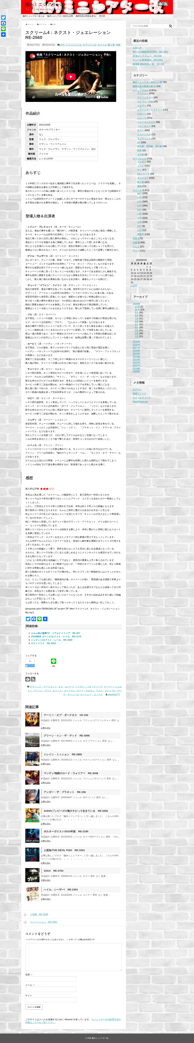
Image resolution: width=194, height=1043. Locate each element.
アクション (143, 93)
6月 (136, 321)
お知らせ (137, 47)
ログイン (137, 389)
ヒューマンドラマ (146, 122)
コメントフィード (142, 397)
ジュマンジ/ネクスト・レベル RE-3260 (51, 640)
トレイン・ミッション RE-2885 (63, 754)
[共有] (3, 34)
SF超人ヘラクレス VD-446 (147, 56)
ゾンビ (140, 165)
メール (30, 985)
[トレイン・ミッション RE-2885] (32, 759)
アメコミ (141, 161)
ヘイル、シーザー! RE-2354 (61, 889)
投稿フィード (139, 393)
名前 (29, 974)
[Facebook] (3, 23)
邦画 (135, 238)
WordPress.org (140, 401)
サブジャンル (89, 45)
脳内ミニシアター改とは (33, 16)
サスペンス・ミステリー (149, 110)
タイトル (102, 45)
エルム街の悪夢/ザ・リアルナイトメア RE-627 (55, 633)
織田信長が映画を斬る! (86, 16)
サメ (139, 170)
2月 (136, 333)
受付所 (102, 16)
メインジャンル (74, 45)
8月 (136, 315)
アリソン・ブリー (42, 690)
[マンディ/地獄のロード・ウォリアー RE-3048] (32, 778)
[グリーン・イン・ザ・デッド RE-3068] (32, 740)
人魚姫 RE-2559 (39, 914)
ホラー (140, 130)
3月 (136, 330)
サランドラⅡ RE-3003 (43, 643)
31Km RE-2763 (53, 870)
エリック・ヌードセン (64, 690)
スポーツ (141, 114)
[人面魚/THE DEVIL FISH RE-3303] (32, 855)
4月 (136, 327)
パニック (141, 118)
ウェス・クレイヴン (106, 690)
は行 (139, 214)
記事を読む (46, 728)
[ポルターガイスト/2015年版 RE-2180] (32, 836)
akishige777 (114, 694)
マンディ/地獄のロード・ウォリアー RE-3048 (71, 773)
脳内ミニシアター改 (44, 4)
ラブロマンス (144, 138)
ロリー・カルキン (85, 690)
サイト (28, 995)
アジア (136, 251)
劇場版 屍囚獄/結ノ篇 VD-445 (148, 64)
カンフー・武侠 (145, 101)
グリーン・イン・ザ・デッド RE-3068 (67, 735)
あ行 (139, 193)
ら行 (139, 222)
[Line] (3, 29)
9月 (136, 312)
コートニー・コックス (91, 694)
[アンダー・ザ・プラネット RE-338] (32, 796)
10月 (137, 309)
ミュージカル (144, 134)
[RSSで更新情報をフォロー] (165, 3)
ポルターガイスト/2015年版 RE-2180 (66, 831)
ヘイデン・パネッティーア (89, 686)
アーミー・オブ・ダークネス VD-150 (66, 715)
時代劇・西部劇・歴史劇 (149, 146)
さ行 (139, 201)
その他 (140, 154)
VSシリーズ (143, 174)
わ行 (139, 230)
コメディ (141, 105)
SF (138, 142)
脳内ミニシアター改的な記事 (60, 16)
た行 (139, 205)
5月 (136, 324)
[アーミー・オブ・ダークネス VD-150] (32, 719)
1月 (136, 336)
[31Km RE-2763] (32, 875)
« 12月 (133, 285)
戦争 (139, 150)
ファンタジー (144, 126)
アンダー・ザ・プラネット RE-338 (65, 792)
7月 (136, 318)
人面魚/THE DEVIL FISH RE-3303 (64, 850)
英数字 (140, 234)
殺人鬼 (111, 45)
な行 (139, 209)
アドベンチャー (145, 97)
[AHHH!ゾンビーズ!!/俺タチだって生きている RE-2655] (32, 815)
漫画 (139, 186)
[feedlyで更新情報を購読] (160, 3)
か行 (62, 45)
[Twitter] (3, 17)
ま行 (139, 218)
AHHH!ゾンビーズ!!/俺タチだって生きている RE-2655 (76, 810)
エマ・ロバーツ (66, 686)
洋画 (118, 45)
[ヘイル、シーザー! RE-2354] (32, 894)
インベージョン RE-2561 (43, 922)
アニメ (136, 246)
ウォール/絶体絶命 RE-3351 (148, 60)
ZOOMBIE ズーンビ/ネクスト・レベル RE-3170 (56, 636)
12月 (137, 306)
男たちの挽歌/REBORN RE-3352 (150, 52)
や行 (139, 226)
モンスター (143, 178)
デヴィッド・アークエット (43, 686)
